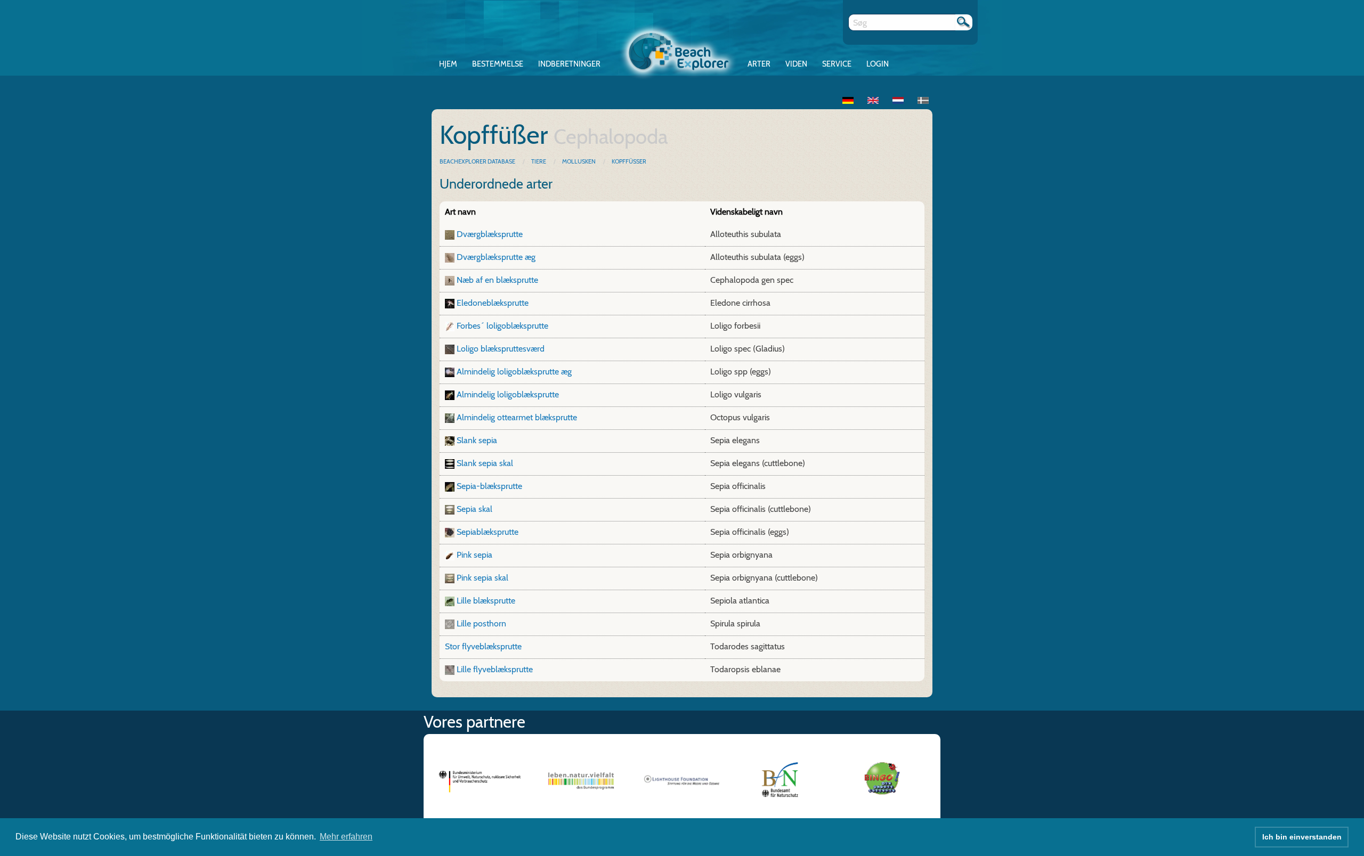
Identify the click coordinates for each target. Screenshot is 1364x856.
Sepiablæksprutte (487, 532)
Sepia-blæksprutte (489, 486)
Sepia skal (474, 509)
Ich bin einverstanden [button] (1302, 837)
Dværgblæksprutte (490, 234)
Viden (796, 64)
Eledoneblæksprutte (493, 303)
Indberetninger (569, 64)
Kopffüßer (629, 161)
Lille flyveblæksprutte (495, 669)
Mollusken (579, 161)
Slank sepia (477, 440)
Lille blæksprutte (486, 601)
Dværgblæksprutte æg (496, 257)
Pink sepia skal (482, 578)
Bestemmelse (497, 64)
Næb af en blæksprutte (497, 280)
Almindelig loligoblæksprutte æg (514, 371)
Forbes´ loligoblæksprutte (502, 326)
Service (836, 64)
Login (877, 64)
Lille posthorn (481, 623)
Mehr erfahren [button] (346, 836)
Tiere (538, 161)
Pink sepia (474, 555)
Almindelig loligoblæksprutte (508, 394)
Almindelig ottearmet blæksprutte (517, 417)
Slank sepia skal (485, 463)
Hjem (448, 64)
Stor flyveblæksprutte (483, 646)
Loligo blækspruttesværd (501, 349)
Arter (759, 64)
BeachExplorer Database (478, 161)
